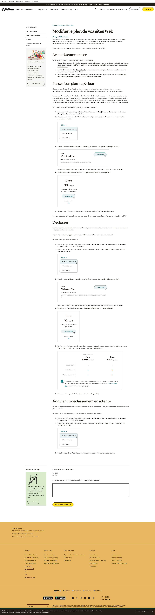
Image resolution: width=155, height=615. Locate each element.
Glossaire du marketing (50, 560)
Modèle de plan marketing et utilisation (22, 533)
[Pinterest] (93, 598)
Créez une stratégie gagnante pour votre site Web (25, 536)
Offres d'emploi (94, 563)
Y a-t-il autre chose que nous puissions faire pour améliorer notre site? (76, 480)
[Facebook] (73, 598)
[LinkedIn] (85, 598)
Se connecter (135, 9)
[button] (102, 9)
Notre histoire (93, 555)
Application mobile (30, 577)
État (26, 574)
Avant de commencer (31, 31)
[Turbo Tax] (11, 1)
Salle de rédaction (94, 557)
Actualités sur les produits (31, 557)
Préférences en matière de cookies (72, 608)
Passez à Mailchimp (66, 9)
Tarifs (76, 9)
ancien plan (92, 63)
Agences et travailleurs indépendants (74, 555)
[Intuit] (4, 1)
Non (56, 475)
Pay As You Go (81, 70)
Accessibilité (93, 566)
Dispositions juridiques (58, 608)
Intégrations (41, 9)
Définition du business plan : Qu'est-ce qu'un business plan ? (28, 530)
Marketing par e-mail (30, 560)
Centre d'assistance (59, 25)
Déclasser (28, 39)
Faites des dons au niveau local (98, 560)
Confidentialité (113, 606)
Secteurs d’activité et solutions (24, 9)
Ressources (53, 9)
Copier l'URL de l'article (61, 37)
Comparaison (28, 566)
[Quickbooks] (27, 1)
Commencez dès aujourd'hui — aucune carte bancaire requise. (92, 4)
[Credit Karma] (19, 1)
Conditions (120, 606)
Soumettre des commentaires (63, 504)
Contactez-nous (116, 555)
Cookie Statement (44, 612)
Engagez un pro (36, 83)
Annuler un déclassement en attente (33, 44)
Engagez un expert (117, 557)
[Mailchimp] (35, 1)
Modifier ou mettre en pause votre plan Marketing (89, 65)
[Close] (152, 611)
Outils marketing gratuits (51, 557)
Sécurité (27, 571)
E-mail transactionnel (30, 563)
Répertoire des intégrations (51, 563)
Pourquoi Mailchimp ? (30, 555)
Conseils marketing (49, 555)
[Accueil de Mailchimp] (7, 9)
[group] (102, 9)
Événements (67, 560)
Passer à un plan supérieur (33, 35)
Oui (56, 473)
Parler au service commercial (119, 563)
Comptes (70, 25)
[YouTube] (89, 598)
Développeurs (68, 557)
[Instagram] (81, 598)
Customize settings (142, 611)
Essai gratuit (148, 9)
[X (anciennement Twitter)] (77, 598)
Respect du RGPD (29, 569)
